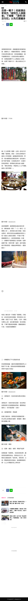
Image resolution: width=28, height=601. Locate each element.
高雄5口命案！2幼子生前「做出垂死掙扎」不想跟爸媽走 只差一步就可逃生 (18, 518)
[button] (2, 2)
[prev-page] (2, 523)
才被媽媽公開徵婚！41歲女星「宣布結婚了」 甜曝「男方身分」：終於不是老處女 (18, 510)
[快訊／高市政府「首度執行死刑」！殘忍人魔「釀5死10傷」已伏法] (5, 503)
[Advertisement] (14, 37)
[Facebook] (7, 24)
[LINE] (11, 24)
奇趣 (5, 5)
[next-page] (5, 523)
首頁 (2, 5)
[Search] (26, 2)
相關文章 (3, 497)
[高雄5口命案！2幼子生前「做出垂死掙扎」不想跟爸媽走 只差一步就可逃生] (5, 517)
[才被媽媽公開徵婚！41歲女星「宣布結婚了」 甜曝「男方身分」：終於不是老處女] (5, 510)
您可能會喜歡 (10, 497)
